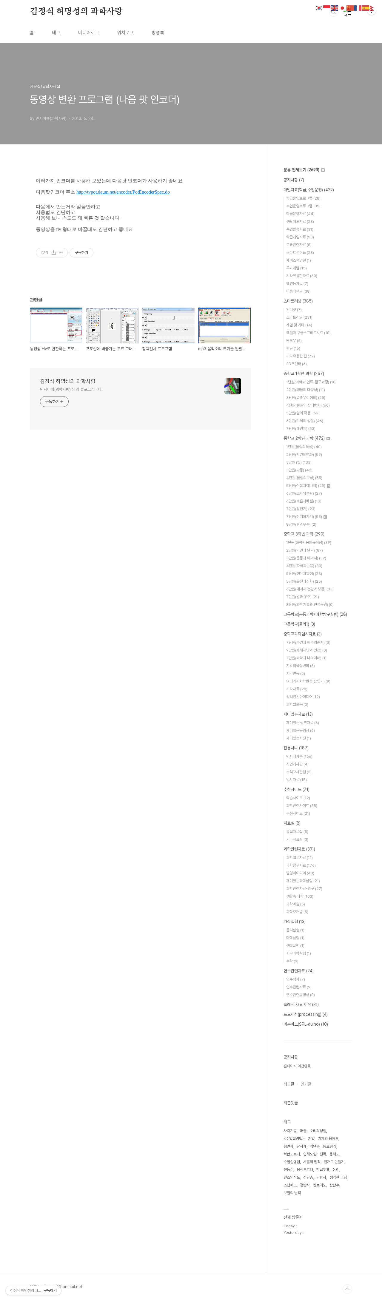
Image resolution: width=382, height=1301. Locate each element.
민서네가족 (299, 756)
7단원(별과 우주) (302, 597)
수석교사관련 (299, 772)
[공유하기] (53, 252)
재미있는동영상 (300, 730)
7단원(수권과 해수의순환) (308, 642)
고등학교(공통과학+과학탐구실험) (315, 614)
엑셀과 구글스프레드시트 (308, 333)
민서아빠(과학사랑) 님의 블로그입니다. (71, 389)
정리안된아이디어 (303, 697)
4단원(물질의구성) (304, 478)
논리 (336, 1169)
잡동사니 (296, 748)
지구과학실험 (298, 953)
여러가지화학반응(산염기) (308, 681)
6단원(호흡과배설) (303, 501)
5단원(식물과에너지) (305, 485)
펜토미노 (319, 1185)
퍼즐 (303, 1131)
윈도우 (294, 340)
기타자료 (296, 689)
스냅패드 (290, 1185)
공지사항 (294, 180)
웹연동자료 (297, 283)
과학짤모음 (297, 704)
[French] (358, 7)
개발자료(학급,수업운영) (309, 189)
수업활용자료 (299, 229)
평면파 (288, 1146)
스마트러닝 (298, 301)
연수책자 (295, 979)
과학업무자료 (299, 857)
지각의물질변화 (300, 665)
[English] (335, 7)
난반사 (321, 1177)
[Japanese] (342, 7)
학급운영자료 (300, 214)
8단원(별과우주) (301, 524)
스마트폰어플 (300, 252)
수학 (292, 961)
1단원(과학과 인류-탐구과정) (311, 382)
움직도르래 (305, 1169)
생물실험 (295, 945)
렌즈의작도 (292, 1177)
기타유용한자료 (301, 276)
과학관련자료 (299, 849)
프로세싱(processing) (306, 1014)
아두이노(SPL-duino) (306, 1024)
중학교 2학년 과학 (304, 438)
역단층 (315, 1146)
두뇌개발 (296, 268)
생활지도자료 (300, 221)
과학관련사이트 (301, 805)
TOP (347, 1289)
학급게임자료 (300, 237)
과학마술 (295, 904)
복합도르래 (292, 1154)
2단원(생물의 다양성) (305, 390)
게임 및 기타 (299, 325)
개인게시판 (297, 764)
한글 (293, 348)
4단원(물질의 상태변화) (308, 405)
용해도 (334, 1154)
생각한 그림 (338, 1177)
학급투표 (322, 1169)
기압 (311, 1138)
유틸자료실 (297, 831)
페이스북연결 (298, 260)
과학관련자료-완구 (304, 888)
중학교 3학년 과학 (304, 534)
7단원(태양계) (300, 428)
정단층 (308, 1177)
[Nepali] (374, 7)
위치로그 (125, 33)
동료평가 (329, 1146)
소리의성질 (318, 1131)
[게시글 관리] (61, 252)
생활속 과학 (299, 896)
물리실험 (295, 930)
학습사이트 (298, 798)
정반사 (305, 1185)
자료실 (292, 823)
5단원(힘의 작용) (303, 413)
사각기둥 (290, 1131)
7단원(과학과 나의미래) (306, 658)
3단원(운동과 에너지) (306, 558)
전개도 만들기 (334, 1162)
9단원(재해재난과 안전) (306, 650)
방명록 (158, 33)
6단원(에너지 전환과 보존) (310, 589)
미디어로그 (88, 33)
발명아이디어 (300, 873)
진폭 (323, 1154)
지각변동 (295, 673)
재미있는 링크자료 (302, 722)
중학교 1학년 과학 (304, 373)
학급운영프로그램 (303, 198)
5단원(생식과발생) (304, 573)
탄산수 (334, 1185)
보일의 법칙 (292, 1193)
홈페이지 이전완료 (297, 1066)
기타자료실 (297, 839)
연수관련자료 (299, 970)
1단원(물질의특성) (304, 447)
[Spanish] (366, 7)
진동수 (288, 1169)
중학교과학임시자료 (303, 634)
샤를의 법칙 (312, 1162)
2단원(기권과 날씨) (304, 550)
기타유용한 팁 (300, 356)
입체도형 (309, 1154)
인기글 (306, 1084)
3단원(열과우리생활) (305, 397)
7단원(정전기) (300, 509)
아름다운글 (298, 291)
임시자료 (296, 779)
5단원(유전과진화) (304, 581)
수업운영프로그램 (303, 206)
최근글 (289, 1084)
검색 (333, 11)
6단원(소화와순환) (304, 493)
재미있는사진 (298, 738)
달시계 (301, 1146)
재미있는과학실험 (303, 881)
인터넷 (294, 309)
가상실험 (295, 921)
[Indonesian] (327, 7)
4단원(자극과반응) (304, 566)
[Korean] (319, 7)
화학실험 (295, 938)
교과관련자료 (299, 245)
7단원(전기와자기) (304, 516)
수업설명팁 (292, 1162)
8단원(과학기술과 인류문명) (310, 604)
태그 (56, 33)
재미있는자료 (298, 714)
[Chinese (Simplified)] (350, 7)
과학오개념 (297, 912)
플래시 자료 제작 (301, 1004)
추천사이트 (296, 789)
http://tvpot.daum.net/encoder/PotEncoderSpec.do (123, 192)
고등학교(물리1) (299, 624)
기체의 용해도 (328, 1138)
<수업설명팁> (294, 1138)
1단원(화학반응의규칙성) (308, 542)
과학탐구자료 (301, 865)
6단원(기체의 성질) (304, 421)
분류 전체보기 (301, 169)
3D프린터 (296, 364)
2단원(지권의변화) (304, 454)
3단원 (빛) (299, 462)
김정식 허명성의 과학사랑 (76, 11)
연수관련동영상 (300, 995)
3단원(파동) (299, 470)
